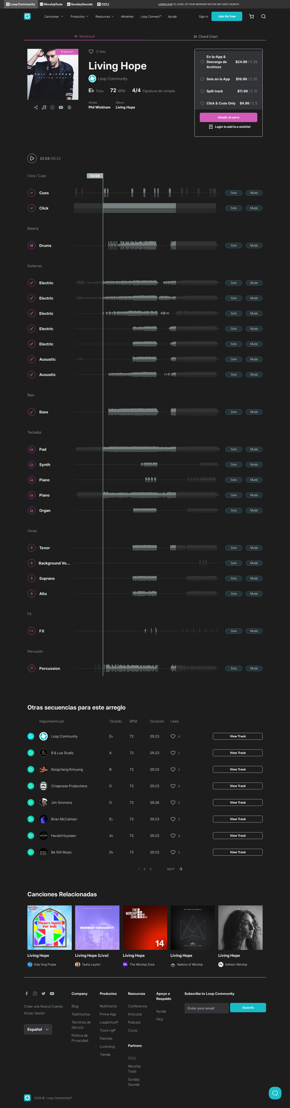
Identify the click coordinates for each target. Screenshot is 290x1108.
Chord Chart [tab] (208, 36)
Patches (106, 1038)
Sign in (203, 16)
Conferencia (137, 1006)
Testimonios (81, 1014)
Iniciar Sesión (34, 1013)
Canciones (51, 16)
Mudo (254, 192)
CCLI (132, 1058)
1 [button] (138, 869)
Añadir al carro (228, 117)
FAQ (159, 1019)
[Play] (32, 158)
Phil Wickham (100, 107)
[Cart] (251, 16)
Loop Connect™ (151, 16)
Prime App (108, 1014)
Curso (132, 1030)
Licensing (107, 1046)
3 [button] (150, 869)
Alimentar (127, 16)
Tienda (105, 1054)
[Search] (263, 16)
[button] (53, 74)
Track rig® (108, 1030)
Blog (75, 1006)
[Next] (260, 928)
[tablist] (145, 36)
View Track (238, 736)
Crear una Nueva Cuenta (43, 1006)
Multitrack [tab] (87, 36)
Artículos (135, 1014)
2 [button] (144, 869)
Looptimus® (109, 1022)
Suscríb (248, 1007)
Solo (234, 192)
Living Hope (125, 107)
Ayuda (172, 16)
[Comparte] (36, 107)
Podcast (134, 1022)
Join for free (226, 16)
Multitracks (108, 1006)
